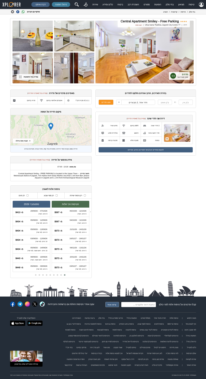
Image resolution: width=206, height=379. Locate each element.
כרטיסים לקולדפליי (171, 336)
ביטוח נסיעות (90, 318)
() (136, 118)
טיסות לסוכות (70, 330)
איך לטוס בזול (191, 324)
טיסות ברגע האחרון (126, 324)
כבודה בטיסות (96, 353)
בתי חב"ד (69, 347)
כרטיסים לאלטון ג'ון (137, 336)
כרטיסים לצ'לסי (69, 342)
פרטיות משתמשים (98, 365)
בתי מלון (170, 4)
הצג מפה (138, 25)
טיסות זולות (174, 304)
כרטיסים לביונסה (154, 336)
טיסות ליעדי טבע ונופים (148, 330)
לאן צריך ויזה (95, 347)
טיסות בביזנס (110, 324)
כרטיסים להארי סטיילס (101, 336)
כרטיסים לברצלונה (150, 342)
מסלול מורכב (145, 318)
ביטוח (120, 4)
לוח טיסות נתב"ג (172, 353)
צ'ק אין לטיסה (143, 359)
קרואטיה (174, 12)
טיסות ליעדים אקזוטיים (169, 330)
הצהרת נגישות (81, 365)
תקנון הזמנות (126, 365)
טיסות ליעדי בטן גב (74, 324)
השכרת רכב (133, 4)
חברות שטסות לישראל (134, 353)
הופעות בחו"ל (132, 318)
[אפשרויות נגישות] (85, 4)
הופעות (157, 4)
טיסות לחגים (159, 324)
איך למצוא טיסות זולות (114, 353)
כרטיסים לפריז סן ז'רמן (110, 342)
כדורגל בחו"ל (191, 342)
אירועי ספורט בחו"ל (115, 318)
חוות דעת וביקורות (141, 365)
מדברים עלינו (157, 365)
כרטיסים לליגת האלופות (169, 342)
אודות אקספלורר (172, 365)
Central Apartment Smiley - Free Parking (150, 21)
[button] (65, 274)
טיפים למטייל (131, 347)
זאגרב (165, 12)
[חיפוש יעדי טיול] (76, 4)
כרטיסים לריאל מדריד (130, 342)
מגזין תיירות (174, 347)
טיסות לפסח (117, 330)
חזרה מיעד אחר (160, 318)
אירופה (183, 12)
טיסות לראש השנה (86, 330)
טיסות (191, 4)
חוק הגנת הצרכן (94, 359)
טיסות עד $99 (173, 324)
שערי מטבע (118, 347)
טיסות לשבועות (103, 330)
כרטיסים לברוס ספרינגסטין (78, 336)
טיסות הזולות (76, 304)
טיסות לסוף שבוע (144, 324)
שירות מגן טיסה (158, 359)
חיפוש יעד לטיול (160, 347)
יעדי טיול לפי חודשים (79, 353)
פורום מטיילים (145, 347)
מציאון (181, 4)
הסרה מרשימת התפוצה (76, 359)
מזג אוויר (106, 347)
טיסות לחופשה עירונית (93, 324)
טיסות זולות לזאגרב (51, 189)
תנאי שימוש (112, 365)
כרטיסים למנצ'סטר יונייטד (88, 342)
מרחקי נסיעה (81, 347)
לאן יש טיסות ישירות (154, 353)
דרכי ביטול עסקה (127, 359)
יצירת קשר (68, 365)
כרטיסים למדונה (119, 336)
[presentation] (90, 211)
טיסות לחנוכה (131, 330)
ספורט (147, 4)
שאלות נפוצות (173, 359)
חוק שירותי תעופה (111, 359)
